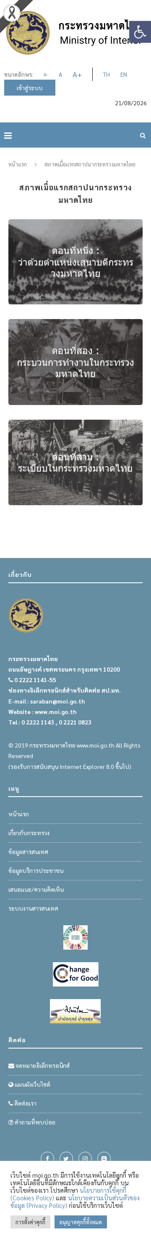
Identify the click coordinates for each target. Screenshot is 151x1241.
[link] (140, 32)
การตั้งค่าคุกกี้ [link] (30, 1221)
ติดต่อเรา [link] (24, 1103)
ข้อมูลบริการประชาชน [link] (35, 870)
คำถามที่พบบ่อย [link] (34, 1122)
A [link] (46, 74)
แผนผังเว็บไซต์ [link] (31, 1084)
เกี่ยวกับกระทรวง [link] (28, 832)
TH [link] (106, 74)
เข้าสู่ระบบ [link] (30, 87)
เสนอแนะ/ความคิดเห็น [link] (36, 889)
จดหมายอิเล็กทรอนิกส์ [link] (42, 1065)
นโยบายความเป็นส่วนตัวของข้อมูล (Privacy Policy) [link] (75, 1201)
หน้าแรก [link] (17, 164)
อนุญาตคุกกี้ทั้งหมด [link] (81, 1221)
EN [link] (123, 74)
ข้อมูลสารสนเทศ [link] (28, 851)
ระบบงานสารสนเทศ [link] (33, 908)
